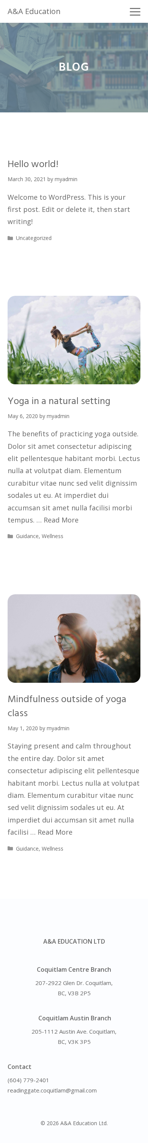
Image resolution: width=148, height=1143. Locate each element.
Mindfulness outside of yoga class (67, 706)
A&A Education (34, 11)
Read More (61, 519)
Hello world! (33, 164)
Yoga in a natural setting (59, 401)
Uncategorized (34, 238)
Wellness (52, 536)
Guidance (27, 536)
